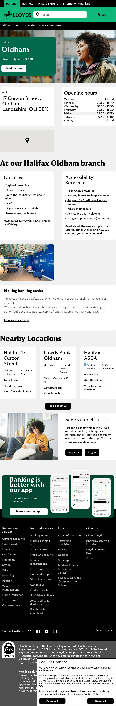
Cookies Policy (92, 694)
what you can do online (80, 442)
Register (74, 452)
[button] (27, 141)
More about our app (28, 511)
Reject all (100, 701)
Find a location (58, 406)
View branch (52, 393)
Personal (11, 3)
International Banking (76, 3)
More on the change (16, 320)
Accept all (52, 701)
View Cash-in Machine (92, 388)
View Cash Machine (16, 391)
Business (27, 3)
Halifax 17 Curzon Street (15, 358)
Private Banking (48, 3)
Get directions (15, 69)
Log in (92, 452)
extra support (95, 226)
